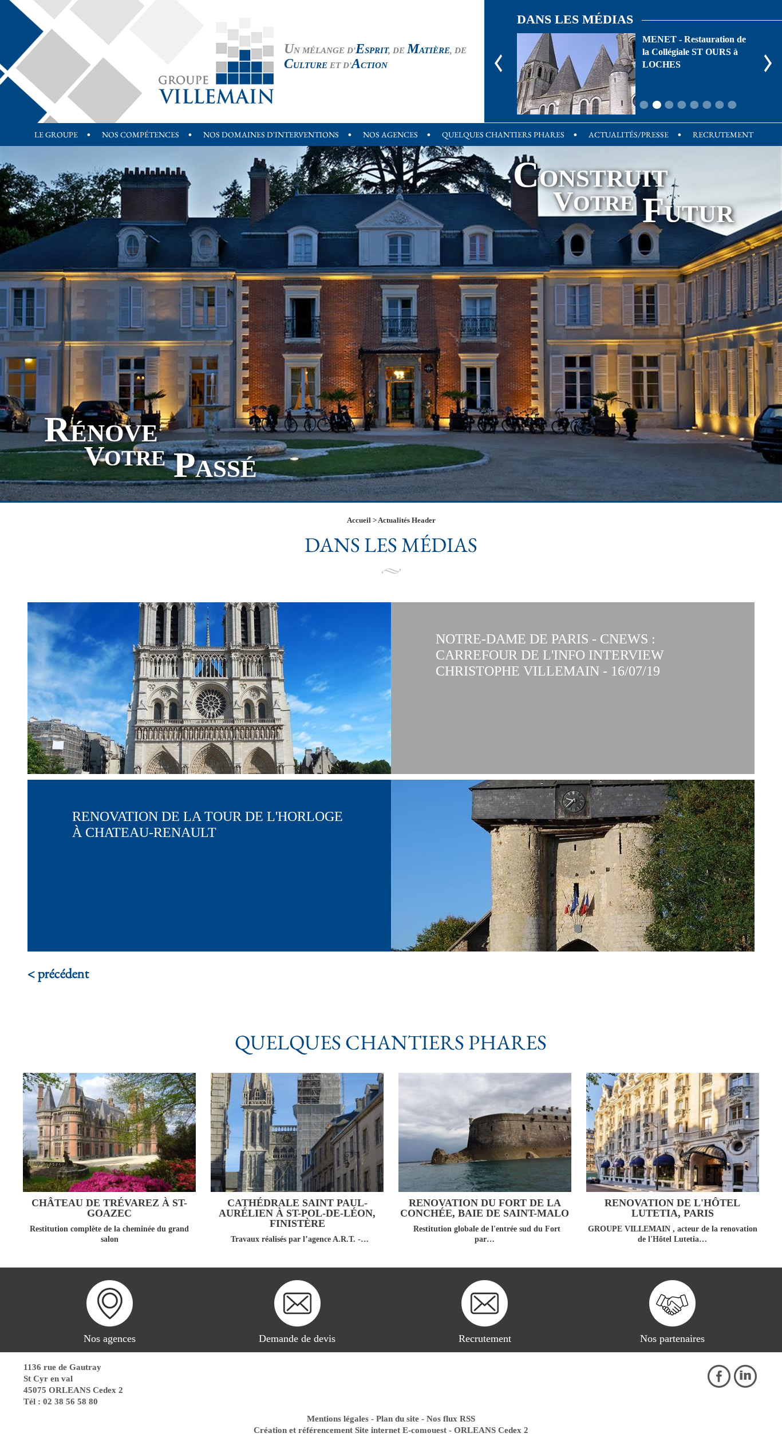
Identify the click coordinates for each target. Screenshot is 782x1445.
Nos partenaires (672, 1338)
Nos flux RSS (450, 1418)
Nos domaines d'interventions (271, 134)
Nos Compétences (140, 134)
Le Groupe (56, 134)
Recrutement (723, 134)
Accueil (359, 520)
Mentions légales (338, 1418)
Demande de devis (297, 1338)
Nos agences (390, 134)
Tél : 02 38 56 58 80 (60, 1401)
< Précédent (58, 973)
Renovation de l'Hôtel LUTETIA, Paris (672, 1208)
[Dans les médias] (216, 60)
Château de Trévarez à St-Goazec (109, 1208)
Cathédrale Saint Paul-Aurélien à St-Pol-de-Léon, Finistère (297, 1213)
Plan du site (397, 1418)
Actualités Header (407, 520)
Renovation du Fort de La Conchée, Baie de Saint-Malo (484, 1208)
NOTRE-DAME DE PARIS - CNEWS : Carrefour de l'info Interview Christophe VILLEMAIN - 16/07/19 (550, 654)
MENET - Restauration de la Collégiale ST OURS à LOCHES (576, 74)
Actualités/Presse (629, 134)
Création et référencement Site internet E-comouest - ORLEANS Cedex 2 (391, 1430)
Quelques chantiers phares (503, 134)
